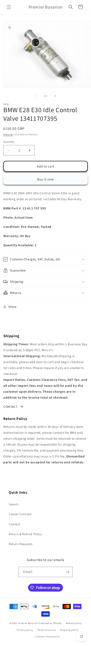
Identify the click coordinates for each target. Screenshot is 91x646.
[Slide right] (55, 96)
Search (14, 504)
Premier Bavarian (28, 623)
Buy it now (45, 179)
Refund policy (74, 623)
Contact (14, 524)
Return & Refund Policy (25, 534)
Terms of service (46, 630)
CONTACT (10, 407)
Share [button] (12, 307)
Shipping (8, 134)
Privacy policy (25, 630)
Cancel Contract (20, 514)
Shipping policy (69, 630)
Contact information (47, 636)
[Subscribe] (67, 572)
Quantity (8, 142)
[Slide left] (36, 96)
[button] (9, 7)
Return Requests (21, 544)
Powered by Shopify (50, 623)
